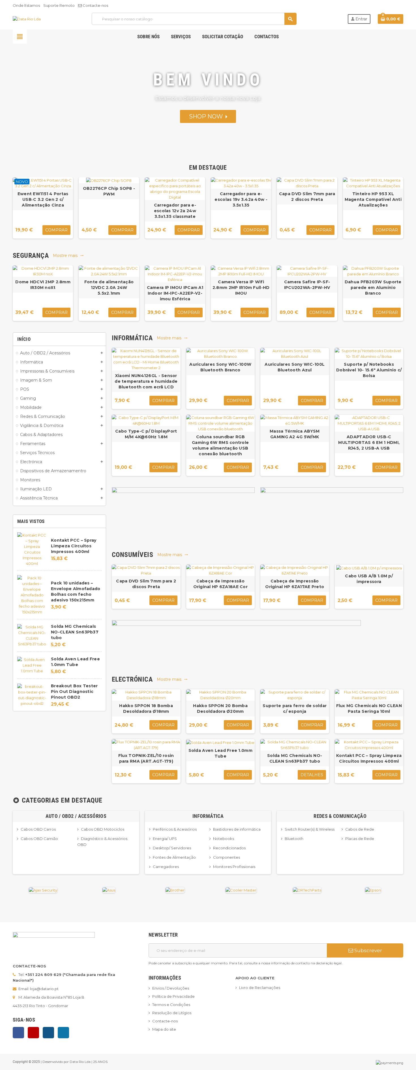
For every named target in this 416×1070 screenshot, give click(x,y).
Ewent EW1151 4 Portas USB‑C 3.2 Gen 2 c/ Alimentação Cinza (43, 199)
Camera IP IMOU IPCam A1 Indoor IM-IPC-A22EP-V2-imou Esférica (175, 293)
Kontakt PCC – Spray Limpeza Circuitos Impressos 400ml (73, 546)
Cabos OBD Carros (38, 829)
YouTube (33, 1032)
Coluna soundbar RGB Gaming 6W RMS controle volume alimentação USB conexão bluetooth (220, 445)
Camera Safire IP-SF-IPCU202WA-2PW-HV (307, 284)
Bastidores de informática (237, 829)
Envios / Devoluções (170, 988)
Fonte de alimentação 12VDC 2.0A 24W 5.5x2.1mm (109, 287)
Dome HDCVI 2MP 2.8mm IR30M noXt (42, 284)
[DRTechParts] (307, 889)
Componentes (226, 857)
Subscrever (367, 950)
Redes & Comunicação (340, 816)
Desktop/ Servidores (172, 848)
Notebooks (223, 838)
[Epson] (373, 889)
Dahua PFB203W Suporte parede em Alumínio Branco (373, 287)
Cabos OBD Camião (39, 838)
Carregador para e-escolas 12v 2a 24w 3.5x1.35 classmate (175, 211)
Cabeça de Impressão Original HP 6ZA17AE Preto (294, 583)
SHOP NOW (207, 116)
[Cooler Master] (241, 889)
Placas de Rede (359, 838)
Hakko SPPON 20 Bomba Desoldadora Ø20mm (220, 708)
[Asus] (108, 889)
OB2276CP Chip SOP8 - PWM (109, 191)
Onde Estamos (26, 5)
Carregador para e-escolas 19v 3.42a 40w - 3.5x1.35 (241, 199)
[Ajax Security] (43, 889)
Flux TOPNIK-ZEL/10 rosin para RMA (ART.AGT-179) (146, 758)
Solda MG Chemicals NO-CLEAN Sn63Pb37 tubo (74, 632)
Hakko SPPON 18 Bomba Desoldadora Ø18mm (146, 708)
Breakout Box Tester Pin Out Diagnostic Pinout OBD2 (74, 691)
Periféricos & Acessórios (175, 829)
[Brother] (175, 889)
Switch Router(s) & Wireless (309, 829)
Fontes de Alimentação (174, 857)
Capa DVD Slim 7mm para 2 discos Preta (307, 196)
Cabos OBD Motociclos (102, 829)
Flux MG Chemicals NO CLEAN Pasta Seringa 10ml (369, 708)
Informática (208, 816)
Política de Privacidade (173, 996)
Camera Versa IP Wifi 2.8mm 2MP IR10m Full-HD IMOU (241, 287)
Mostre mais (68, 255)
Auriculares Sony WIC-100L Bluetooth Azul (295, 367)
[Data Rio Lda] (27, 18)
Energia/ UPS (165, 838)
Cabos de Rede (359, 829)
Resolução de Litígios (171, 1013)
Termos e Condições (171, 1004)
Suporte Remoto (59, 5)
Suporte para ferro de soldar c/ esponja (295, 708)
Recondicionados (229, 848)
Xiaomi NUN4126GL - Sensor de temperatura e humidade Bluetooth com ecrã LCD (146, 381)
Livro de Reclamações (259, 987)
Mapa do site (164, 1029)
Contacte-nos (95, 5)
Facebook (18, 1032)
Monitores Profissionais (234, 866)
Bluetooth (294, 838)
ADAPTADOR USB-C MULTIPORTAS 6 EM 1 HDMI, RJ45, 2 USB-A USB (369, 442)
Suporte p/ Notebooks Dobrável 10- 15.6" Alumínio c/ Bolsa (369, 370)
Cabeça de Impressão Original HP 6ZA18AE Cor (220, 583)
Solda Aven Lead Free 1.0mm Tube (220, 753)
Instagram (48, 1032)
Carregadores (166, 866)
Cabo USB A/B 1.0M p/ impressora (369, 578)
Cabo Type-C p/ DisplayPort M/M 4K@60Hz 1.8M (146, 434)
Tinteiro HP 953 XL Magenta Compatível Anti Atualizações (373, 199)
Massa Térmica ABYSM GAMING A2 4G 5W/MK (294, 434)
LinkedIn (63, 1032)
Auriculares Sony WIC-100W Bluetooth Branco (220, 367)
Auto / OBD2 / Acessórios (76, 816)
